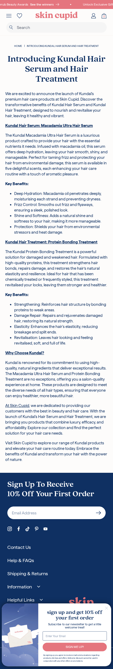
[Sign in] (93, 15)
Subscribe (98, 513)
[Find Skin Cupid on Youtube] (45, 529)
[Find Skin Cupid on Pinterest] (36, 529)
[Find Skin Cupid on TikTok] (27, 529)
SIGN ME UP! (75, 646)
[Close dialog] (106, 608)
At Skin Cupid (17, 405)
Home (18, 46)
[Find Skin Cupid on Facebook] (18, 529)
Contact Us (19, 547)
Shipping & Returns (27, 573)
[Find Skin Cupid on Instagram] (9, 529)
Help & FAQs (20, 560)
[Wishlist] (19, 15)
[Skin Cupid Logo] (56, 16)
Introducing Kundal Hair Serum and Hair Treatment (63, 46)
